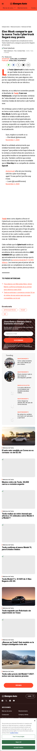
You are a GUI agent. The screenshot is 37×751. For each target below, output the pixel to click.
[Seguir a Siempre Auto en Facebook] (2, 701)
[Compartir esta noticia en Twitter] (18, 65)
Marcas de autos (8, 8)
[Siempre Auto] (18, 3)
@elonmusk (10, 171)
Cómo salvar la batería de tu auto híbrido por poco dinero (25, 362)
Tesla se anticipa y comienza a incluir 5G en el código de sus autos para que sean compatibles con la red (19, 295)
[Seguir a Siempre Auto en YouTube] (14, 701)
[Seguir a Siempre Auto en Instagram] (10, 701)
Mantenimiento (22, 8)
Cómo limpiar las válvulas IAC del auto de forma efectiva (25, 402)
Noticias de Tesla (26, 26)
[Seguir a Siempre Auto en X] (6, 701)
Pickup (23, 310)
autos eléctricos (10, 310)
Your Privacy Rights (18, 736)
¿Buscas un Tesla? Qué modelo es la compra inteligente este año (18, 643)
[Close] (35, 721)
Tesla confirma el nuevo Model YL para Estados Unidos (17, 548)
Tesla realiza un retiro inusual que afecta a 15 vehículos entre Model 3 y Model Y (18, 516)
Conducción (5, 714)
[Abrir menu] (3, 4)
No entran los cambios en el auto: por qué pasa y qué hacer (25, 416)
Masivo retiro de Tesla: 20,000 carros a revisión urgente (15, 483)
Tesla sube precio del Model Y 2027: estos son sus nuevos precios (18, 675)
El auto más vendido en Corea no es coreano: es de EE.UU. (18, 451)
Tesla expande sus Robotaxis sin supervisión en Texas (16, 612)
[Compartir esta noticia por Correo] (23, 65)
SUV (5, 314)
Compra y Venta (23, 714)
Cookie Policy (14, 732)
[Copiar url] (28, 65)
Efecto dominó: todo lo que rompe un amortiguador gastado (25, 375)
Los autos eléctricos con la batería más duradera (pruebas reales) (24, 390)
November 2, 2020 (12, 184)
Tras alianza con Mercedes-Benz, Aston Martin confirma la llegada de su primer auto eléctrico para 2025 (18, 287)
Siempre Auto (5, 26)
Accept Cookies (18, 747)
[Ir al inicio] (9, 696)
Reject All (18, 742)
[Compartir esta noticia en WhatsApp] (9, 65)
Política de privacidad (9, 346)
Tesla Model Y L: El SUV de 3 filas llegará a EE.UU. (16, 580)
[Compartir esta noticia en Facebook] (14, 65)
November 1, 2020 (12, 140)
